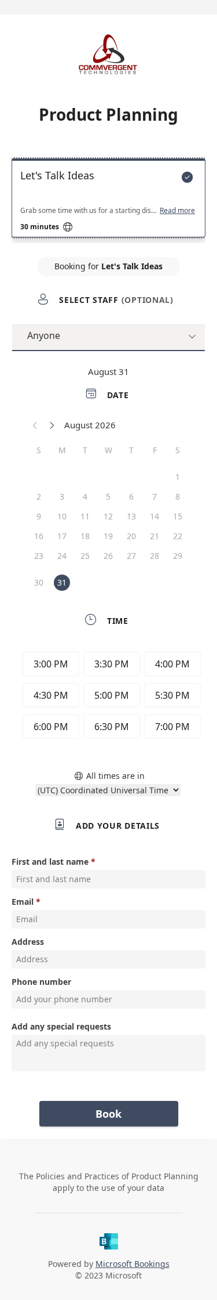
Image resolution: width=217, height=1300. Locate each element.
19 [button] (108, 535)
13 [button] (131, 516)
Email (23, 901)
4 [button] (85, 496)
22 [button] (177, 535)
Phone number (41, 981)
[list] (108, 200)
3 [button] (62, 496)
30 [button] (38, 582)
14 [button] (154, 516)
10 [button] (62, 516)
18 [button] (85, 535)
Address (28, 941)
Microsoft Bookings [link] (132, 1263)
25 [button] (85, 555)
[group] (108, 697)
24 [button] (62, 555)
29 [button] (177, 555)
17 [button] (62, 535)
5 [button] (108, 496)
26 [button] (108, 555)
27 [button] (131, 555)
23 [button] (38, 555)
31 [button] (62, 582)
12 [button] (108, 516)
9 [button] (38, 516)
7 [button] (154, 496)
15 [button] (177, 516)
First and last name (50, 861)
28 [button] (154, 555)
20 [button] (131, 535)
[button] (35, 424)
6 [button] (131, 496)
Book (108, 1114)
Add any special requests (61, 1026)
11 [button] (85, 516)
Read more (177, 211)
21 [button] (154, 535)
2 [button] (38, 496)
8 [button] (177, 496)
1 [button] (177, 476)
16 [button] (38, 535)
